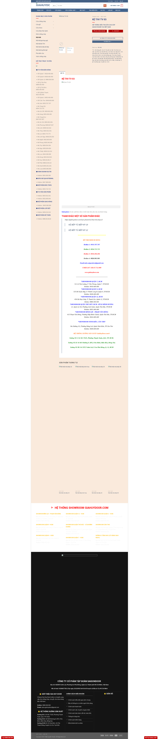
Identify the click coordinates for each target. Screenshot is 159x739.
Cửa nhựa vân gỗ (104, 56)
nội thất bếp (100, 58)
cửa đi (103, 50)
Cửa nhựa (58, 10)
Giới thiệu (110, 1)
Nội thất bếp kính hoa (81, 493)
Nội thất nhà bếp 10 (64, 493)
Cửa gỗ (48, 10)
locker (95, 58)
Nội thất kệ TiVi (40, 43)
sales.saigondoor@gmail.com (94, 263)
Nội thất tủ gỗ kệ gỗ (41, 50)
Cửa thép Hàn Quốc (42, 31)
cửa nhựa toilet (96, 56)
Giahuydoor (65, 212)
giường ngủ (112, 56)
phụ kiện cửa (107, 60)
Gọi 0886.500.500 (7, 737)
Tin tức (102, 10)
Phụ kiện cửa (93, 10)
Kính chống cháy (41, 34)
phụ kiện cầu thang (99, 60)
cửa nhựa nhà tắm (113, 53)
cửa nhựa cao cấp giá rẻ (114, 51)
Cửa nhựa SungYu (116, 55)
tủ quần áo (103, 61)
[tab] (62, 73)
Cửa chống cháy (70, 10)
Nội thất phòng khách (109, 58)
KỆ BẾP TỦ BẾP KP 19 (78, 225)
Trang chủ (40, 10)
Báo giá (118, 10)
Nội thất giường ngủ (42, 40)
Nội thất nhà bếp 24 (97, 493)
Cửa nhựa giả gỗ (104, 53)
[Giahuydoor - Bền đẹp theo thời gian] (43, 5)
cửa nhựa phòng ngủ (106, 55)
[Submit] (105, 5)
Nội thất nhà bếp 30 (113, 493)
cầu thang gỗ (98, 50)
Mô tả (62, 73)
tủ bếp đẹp (117, 60)
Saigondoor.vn (61, 736)
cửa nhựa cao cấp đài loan (101, 51)
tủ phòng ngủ (97, 61)
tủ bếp (112, 60)
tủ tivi (108, 61)
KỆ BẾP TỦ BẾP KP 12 (78, 230)
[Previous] (61, 31)
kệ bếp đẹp (118, 56)
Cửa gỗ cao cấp (109, 50)
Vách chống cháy (41, 56)
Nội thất (82, 10)
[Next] (87, 31)
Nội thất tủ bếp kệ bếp (42, 47)
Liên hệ (116, 1)
